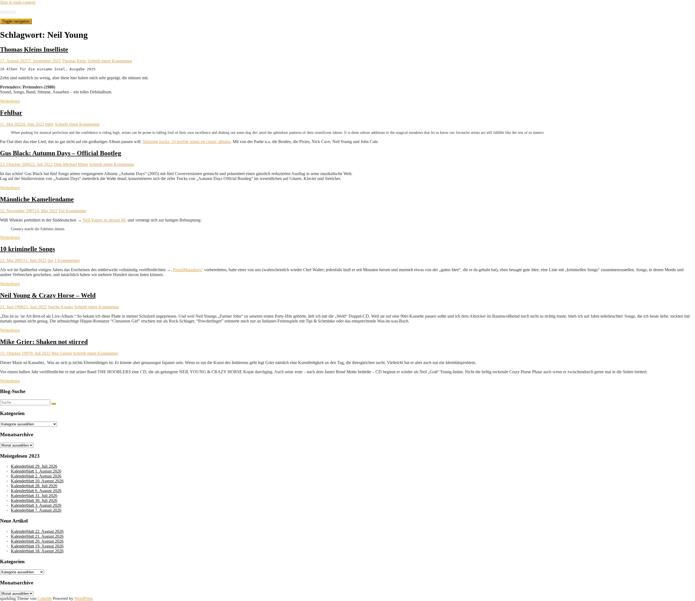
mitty (49, 124)
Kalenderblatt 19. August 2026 (37, 546)
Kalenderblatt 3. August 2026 (36, 505)
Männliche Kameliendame (37, 199)
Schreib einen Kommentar (109, 61)
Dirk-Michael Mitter (71, 164)
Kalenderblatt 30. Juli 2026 (34, 500)
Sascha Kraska (60, 307)
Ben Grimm (62, 353)
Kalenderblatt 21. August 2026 (37, 536)
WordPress (83, 598)
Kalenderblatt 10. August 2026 (37, 481)
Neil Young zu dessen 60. (104, 220)
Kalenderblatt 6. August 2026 (36, 490)
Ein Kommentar (72, 210)
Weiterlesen (10, 101)
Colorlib (44, 598)
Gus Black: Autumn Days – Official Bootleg (60, 153)
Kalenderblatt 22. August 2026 (37, 531)
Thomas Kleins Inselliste (34, 49)
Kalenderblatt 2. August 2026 (36, 476)
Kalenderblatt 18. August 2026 (37, 551)
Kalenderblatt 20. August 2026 (37, 541)
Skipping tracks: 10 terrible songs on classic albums (186, 141)
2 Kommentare (67, 260)
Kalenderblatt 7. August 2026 (36, 510)
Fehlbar (11, 112)
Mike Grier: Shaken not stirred (44, 341)
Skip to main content (17, 2)
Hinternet (8, 11)
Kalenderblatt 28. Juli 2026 (34, 485)
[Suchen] (53, 403)
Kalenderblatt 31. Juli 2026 (34, 495)
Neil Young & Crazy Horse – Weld (48, 295)
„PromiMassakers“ (187, 269)
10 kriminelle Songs (27, 248)
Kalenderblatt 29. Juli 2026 (34, 466)
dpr (50, 260)
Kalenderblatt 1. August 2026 (36, 471)
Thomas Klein (74, 61)
